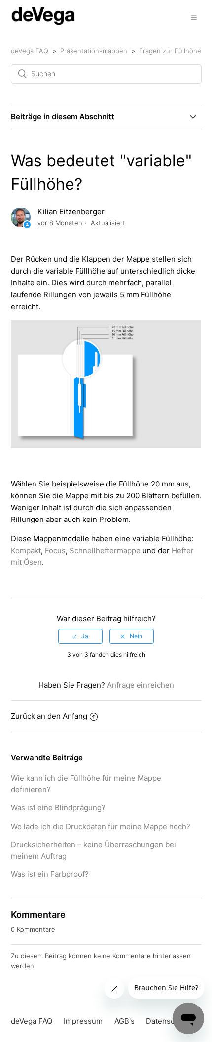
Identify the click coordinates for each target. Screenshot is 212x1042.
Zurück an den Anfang (49, 716)
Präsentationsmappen (93, 51)
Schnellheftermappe (105, 550)
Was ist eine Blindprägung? (58, 807)
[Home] (43, 22)
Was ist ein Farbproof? (50, 874)
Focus (55, 550)
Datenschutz (168, 1021)
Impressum (83, 1021)
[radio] (80, 636)
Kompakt (26, 550)
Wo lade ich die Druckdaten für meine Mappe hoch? (100, 826)
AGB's (124, 1021)
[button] (194, 17)
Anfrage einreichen (140, 685)
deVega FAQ (29, 51)
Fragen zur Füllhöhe (170, 51)
